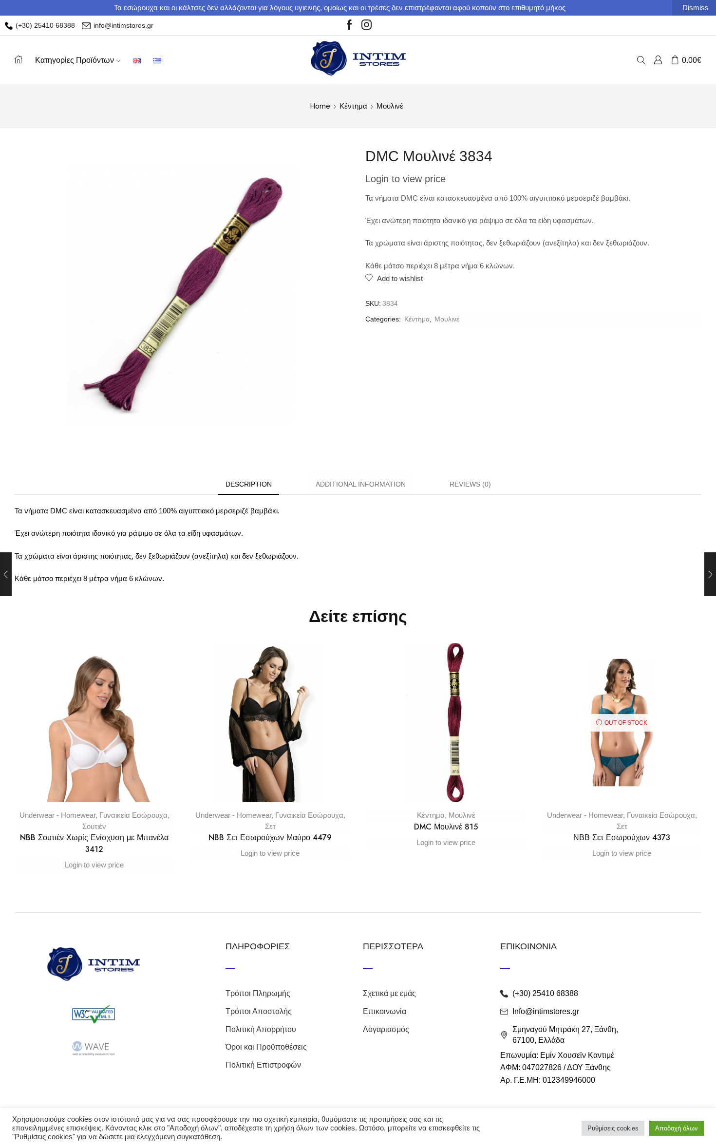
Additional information (361, 484)
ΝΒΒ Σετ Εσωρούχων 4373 (621, 837)
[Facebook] (349, 25)
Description (249, 484)
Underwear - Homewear (57, 815)
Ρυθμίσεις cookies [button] (613, 1128)
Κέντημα (353, 106)
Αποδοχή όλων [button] (676, 1128)
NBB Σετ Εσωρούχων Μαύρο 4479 (270, 837)
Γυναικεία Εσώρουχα (133, 815)
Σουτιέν (94, 826)
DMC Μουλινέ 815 (446, 826)
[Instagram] (366, 25)
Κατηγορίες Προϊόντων (74, 60)
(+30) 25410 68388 (44, 25)
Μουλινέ (390, 106)
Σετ (270, 826)
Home (320, 106)
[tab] (248, 484)
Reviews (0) (470, 484)
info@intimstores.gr (122, 25)
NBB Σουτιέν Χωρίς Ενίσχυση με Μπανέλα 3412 (94, 843)
